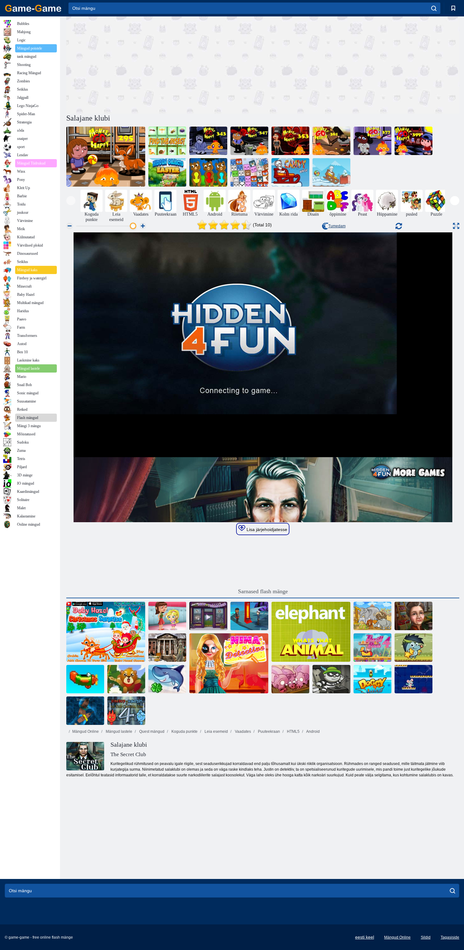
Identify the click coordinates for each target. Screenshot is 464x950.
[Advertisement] (164, 64)
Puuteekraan (268, 731)
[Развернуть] (456, 226)
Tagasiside (450, 937)
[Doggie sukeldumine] (372, 679)
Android (313, 731)
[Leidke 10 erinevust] (372, 616)
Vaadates (242, 731)
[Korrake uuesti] (85, 679)
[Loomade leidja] (249, 172)
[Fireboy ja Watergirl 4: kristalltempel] (126, 710)
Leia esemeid (216, 731)
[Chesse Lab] (413, 679)
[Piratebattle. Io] (85, 710)
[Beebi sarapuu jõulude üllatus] (105, 632)
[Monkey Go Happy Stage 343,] (208, 141)
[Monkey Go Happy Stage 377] (372, 141)
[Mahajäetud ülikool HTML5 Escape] (167, 647)
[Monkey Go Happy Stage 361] (331, 141)
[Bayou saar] (249, 616)
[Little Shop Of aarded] (208, 616)
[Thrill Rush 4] (372, 647)
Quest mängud (151, 731)
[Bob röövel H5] (331, 679)
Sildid (426, 937)
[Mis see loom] (310, 632)
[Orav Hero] (126, 679)
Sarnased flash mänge (263, 591)
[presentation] (70, 200)
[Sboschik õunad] (413, 647)
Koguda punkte (184, 731)
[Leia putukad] (167, 141)
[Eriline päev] (413, 616)
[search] (434, 8)
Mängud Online (85, 731)
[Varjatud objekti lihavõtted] (167, 172)
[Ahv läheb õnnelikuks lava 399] (413, 141)
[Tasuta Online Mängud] (33, 8)
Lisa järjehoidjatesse (266, 529)
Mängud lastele (118, 731)
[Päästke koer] (208, 172)
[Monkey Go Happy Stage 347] (249, 141)
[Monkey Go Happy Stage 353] (290, 141)
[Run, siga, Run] (290, 679)
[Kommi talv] (290, 172)
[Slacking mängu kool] (167, 616)
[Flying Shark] (167, 679)
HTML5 (293, 731)
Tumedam (337, 226)
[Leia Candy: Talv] (331, 172)
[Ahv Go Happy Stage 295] (105, 157)
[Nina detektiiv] (228, 663)
